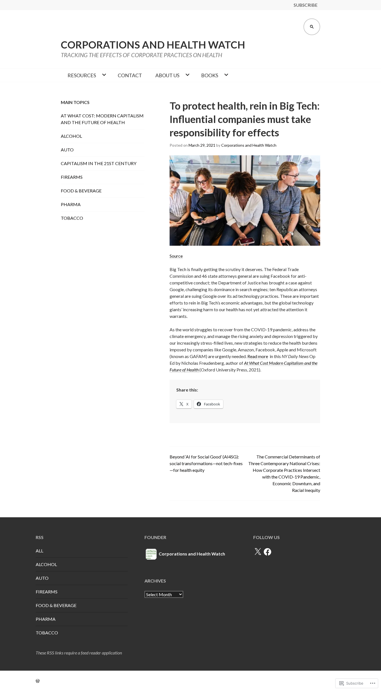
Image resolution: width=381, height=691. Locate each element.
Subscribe (305, 5)
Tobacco (72, 218)
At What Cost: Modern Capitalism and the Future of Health (102, 119)
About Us (167, 75)
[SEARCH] (311, 26)
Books (209, 75)
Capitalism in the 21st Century (98, 163)
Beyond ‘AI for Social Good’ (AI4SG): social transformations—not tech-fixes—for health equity (206, 463)
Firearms (72, 177)
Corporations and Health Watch (153, 44)
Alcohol (71, 136)
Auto (67, 149)
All (39, 550)
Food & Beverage (81, 190)
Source (176, 255)
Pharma (71, 204)
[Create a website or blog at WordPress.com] (38, 680)
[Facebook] (267, 551)
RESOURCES (81, 75)
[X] (257, 551)
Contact (130, 75)
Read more (257, 356)
